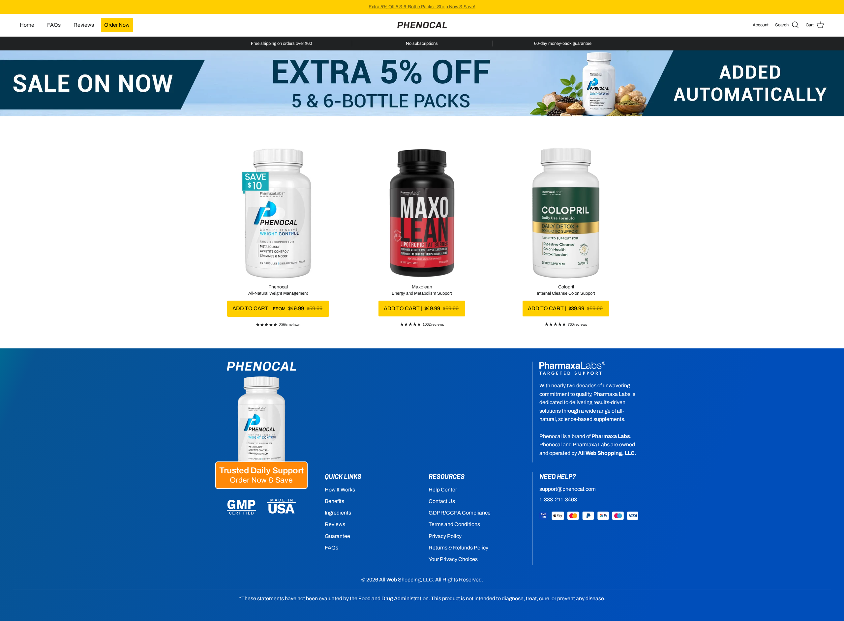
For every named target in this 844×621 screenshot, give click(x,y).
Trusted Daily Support (261, 475)
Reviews (84, 25)
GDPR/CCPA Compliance (460, 513)
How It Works (340, 489)
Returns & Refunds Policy (458, 547)
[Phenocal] (422, 25)
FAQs (54, 25)
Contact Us (442, 501)
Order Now (117, 25)
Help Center (443, 489)
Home (27, 25)
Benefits (334, 501)
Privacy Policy (445, 536)
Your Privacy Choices (453, 559)
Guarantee (337, 536)
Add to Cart (277, 308)
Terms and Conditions (454, 524)
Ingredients (338, 513)
